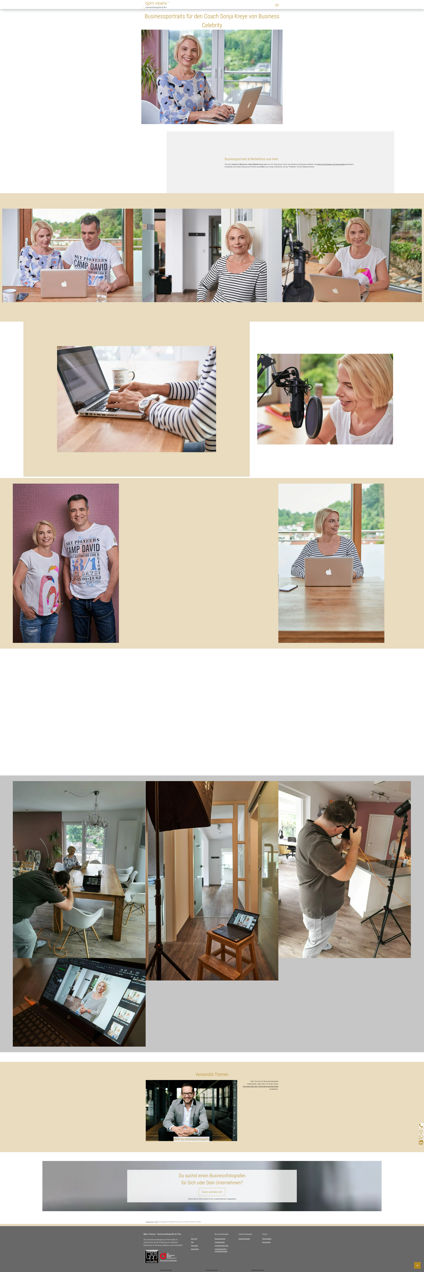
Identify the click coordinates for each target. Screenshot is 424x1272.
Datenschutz (195, 1249)
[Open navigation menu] (277, 5)
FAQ (192, 1242)
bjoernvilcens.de (150, 1222)
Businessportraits (220, 1239)
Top (417, 1265)
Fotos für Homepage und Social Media (331, 164)
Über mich (194, 1239)
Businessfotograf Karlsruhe (212, 1270)
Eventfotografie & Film (221, 1246)
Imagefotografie (220, 1242)
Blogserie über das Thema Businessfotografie (260, 1086)
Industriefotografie (244, 1239)
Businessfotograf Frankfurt (166, 1270)
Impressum (194, 1246)
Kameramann (266, 1242)
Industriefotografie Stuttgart (257, 1270)
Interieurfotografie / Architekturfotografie (221, 1250)
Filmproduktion (266, 1239)
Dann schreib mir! (212, 1192)
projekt (156, 1222)
